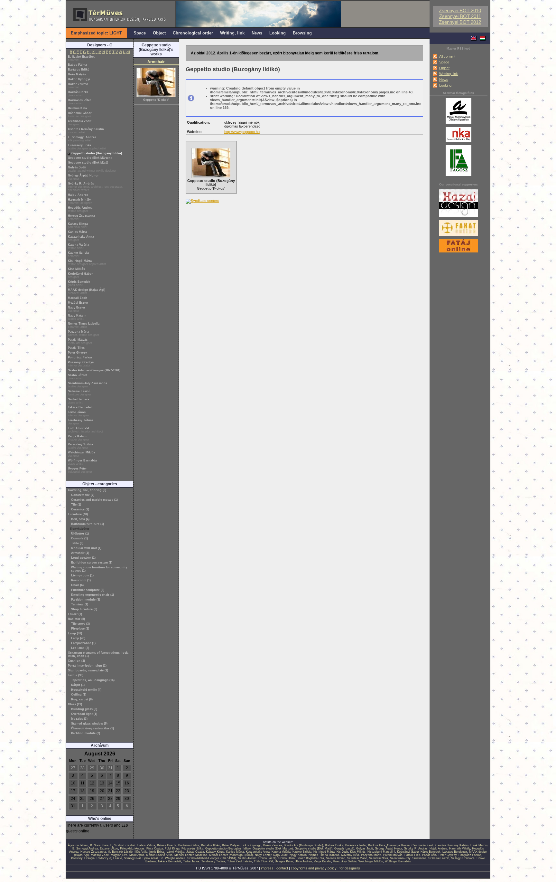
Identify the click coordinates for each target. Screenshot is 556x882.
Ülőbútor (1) (80, 533)
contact (282, 868)
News (443, 79)
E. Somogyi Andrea (82, 139)
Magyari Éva (119, 855)
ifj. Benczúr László (120, 851)
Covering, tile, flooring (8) (87, 490)
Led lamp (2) (80, 648)
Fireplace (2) (80, 628)
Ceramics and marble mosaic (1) (94, 499)
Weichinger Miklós (81, 454)
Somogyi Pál (132, 858)
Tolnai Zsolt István (239, 861)
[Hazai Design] (458, 217)
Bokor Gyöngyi (79, 79)
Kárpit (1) (78, 685)
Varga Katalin (78, 438)
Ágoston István (78, 845)
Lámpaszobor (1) (83, 643)
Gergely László (344, 848)
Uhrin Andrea (303, 861)
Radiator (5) (76, 619)
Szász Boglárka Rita (310, 858)
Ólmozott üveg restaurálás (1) (92, 728)
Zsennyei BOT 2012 (460, 22)
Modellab (201, 855)
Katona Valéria (78, 246)
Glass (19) (75, 704)
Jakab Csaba (195, 851)
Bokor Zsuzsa (78, 85)
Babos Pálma (77, 64)
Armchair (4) (80, 553)
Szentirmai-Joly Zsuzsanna (87, 385)
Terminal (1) (79, 604)
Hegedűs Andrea (80, 209)
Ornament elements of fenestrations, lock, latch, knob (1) (98, 654)
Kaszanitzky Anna (81, 238)
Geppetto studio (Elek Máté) (88, 162)
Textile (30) (75, 675)
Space (444, 62)
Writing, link (232, 33)
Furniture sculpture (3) (87, 590)
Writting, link (448, 74)
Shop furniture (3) (84, 609)
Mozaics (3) (79, 718)
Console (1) (79, 538)
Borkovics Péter (79, 102)
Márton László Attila (159, 855)
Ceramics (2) (80, 509)
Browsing (302, 33)
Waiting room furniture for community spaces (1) (99, 569)
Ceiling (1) (78, 694)
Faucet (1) (75, 614)
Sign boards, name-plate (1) (88, 670)
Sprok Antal (150, 858)
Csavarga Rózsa (398, 845)
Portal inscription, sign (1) (87, 665)
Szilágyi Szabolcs (463, 858)
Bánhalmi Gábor (80, 114)
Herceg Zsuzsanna (81, 217)
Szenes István (335, 858)
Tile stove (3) (80, 623)
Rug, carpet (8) (82, 699)
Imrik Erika (156, 851)
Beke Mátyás (77, 74)
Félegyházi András (132, 848)
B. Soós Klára (99, 845)
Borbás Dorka (78, 93)
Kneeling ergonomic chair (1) (92, 594)
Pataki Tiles (76, 347)
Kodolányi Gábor (80, 275)
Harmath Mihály (80, 201)
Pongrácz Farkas (80, 357)
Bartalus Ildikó (78, 69)
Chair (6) (77, 585)
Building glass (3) (84, 709)
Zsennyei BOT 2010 (460, 10)
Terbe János (78, 414)
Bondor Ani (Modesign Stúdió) (303, 845)
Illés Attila (140, 851)
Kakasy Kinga (78, 225)
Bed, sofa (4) (80, 519)
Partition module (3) (85, 599)
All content (447, 56)
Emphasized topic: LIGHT (96, 33)
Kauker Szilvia (78, 254)
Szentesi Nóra (378, 858)
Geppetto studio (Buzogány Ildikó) (96, 153)
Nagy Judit (280, 855)
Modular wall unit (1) (86, 548)
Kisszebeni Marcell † (381, 851)
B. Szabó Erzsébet (81, 58)
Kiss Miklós (76, 268)
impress (267, 868)
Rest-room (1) (81, 580)
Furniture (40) (78, 514)
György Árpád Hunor (83, 177)
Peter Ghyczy (77, 352)
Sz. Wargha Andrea (172, 858)
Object (444, 68)
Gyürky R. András (95, 187)
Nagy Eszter (76, 309)
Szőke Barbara (78, 401)
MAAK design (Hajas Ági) (86, 291)
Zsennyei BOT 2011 (460, 16)
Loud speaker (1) (83, 557)
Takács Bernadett (80, 407)
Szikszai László (79, 393)
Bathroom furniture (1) (87, 524)
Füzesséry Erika (87, 147)
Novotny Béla (350, 855)
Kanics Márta (77, 231)
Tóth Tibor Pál (85, 430)
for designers (349, 868)
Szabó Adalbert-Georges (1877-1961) (94, 370)
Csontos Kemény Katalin (86, 131)
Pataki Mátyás (80, 341)
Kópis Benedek (79, 283)
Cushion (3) (76, 660)
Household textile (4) (86, 689)
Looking (445, 85)
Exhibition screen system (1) (91, 562)
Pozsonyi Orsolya (81, 364)
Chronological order (193, 33)
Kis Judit (342, 851)
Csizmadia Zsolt (79, 122)
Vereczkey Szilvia (80, 446)
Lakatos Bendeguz (454, 851)
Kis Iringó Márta (87, 262)
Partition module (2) (85, 733)
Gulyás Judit (92, 169)
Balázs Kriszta (166, 845)
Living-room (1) (82, 575)
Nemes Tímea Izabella (83, 325)
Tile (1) (76, 504)
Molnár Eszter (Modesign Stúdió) (231, 855)
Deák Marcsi (478, 845)
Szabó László (267, 858)
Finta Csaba (154, 848)
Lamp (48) (75, 633)
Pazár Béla (429, 855)
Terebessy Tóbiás (80, 422)
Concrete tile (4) (82, 495)
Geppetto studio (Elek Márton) (90, 157)
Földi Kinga (172, 848)
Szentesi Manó (357, 858)
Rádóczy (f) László (109, 858)
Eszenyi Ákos (109, 848)
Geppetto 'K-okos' (156, 99)
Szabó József (77, 377)
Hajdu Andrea (78, 194)
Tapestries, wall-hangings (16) (93, 680)
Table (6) (77, 543)
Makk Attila (136, 855)
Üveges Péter (80, 470)
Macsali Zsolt (77, 297)
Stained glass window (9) (89, 723)
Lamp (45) (78, 638)
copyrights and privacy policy (314, 868)
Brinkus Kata (77, 108)
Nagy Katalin (77, 317)
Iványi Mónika (175, 851)
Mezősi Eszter (78, 302)
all (128, 52)
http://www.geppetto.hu (242, 132)
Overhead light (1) (84, 714)
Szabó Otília (286, 858)
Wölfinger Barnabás (82, 462)
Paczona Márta (83, 333)
